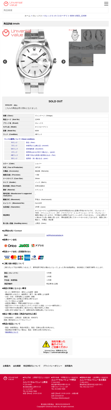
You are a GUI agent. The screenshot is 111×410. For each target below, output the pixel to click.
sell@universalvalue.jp (54, 235)
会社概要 (17, 366)
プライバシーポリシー (52, 366)
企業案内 (6, 366)
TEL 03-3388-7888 (58, 389)
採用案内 (68, 366)
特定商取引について (31, 366)
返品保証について (11, 332)
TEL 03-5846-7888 (30, 391)
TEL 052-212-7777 (87, 387)
